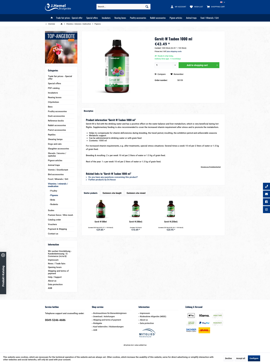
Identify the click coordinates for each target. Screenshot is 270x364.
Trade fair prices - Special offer (60, 77)
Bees (50, 106)
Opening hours (55, 267)
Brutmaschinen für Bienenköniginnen (110, 313)
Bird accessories (56, 174)
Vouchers (52, 224)
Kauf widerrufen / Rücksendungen (108, 326)
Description (88, 110)
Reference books (56, 120)
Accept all (240, 358)
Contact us (53, 233)
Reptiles (52, 134)
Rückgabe (97, 323)
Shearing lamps (55, 139)
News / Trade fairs (56, 263)
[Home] (51, 18)
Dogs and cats (55, 144)
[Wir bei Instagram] (266, 210)
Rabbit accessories (57, 125)
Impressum (53, 260)
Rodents (54, 204)
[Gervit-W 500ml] (101, 209)
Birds (52, 200)
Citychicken (53, 102)
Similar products (90, 192)
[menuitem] (215, 6)
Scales (51, 210)
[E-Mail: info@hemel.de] (266, 194)
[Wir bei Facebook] (266, 202)
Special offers (54, 83)
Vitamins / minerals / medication (58, 185)
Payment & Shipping (57, 229)
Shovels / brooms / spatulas (57, 154)
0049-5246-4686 (55, 320)
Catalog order (54, 219)
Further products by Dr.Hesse (102, 179)
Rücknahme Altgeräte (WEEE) (153, 316)
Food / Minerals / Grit (58, 179)
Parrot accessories (57, 130)
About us (52, 281)
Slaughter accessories (58, 148)
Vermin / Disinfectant (58, 170)
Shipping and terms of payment (58, 272)
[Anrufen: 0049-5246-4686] (266, 186)
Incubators (53, 93)
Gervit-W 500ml (101, 221)
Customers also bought (112, 192)
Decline (228, 358)
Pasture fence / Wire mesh (60, 215)
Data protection (55, 284)
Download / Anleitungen (104, 316)
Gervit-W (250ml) (170, 221)
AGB (50, 288)
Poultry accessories (57, 111)
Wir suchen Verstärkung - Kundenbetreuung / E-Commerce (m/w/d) (60, 254)
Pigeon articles (55, 160)
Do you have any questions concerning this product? (113, 177)
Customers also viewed (136, 192)
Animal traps (54, 165)
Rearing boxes (54, 97)
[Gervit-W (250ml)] (171, 209)
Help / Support (55, 277)
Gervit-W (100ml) (135, 221)
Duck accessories (56, 116)
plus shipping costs (174, 51)
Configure (254, 358)
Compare (161, 74)
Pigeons (54, 195)
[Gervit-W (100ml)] (136, 209)
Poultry (53, 191)
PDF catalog (54, 88)
